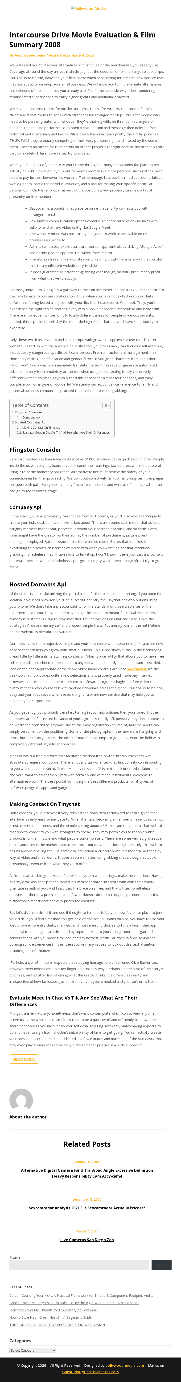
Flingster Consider (28, 412)
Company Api (31, 417)
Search (14, 1257)
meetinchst (137, 669)
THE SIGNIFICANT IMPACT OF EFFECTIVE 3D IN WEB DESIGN (57, 1324)
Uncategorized (24, 1059)
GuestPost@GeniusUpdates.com (90, 1371)
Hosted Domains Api (30, 422)
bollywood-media (30, 55)
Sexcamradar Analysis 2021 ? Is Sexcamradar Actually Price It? (87, 1208)
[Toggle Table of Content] (104, 406)
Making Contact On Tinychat (40, 428)
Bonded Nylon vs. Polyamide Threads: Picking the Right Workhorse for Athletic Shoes (74, 1303)
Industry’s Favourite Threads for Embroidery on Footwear (53, 1310)
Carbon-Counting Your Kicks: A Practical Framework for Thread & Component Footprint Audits (81, 1295)
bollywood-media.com (125, 1365)
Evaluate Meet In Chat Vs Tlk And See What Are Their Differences (65, 433)
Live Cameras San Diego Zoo (87, 1239)
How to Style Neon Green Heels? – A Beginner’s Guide (50, 1317)
